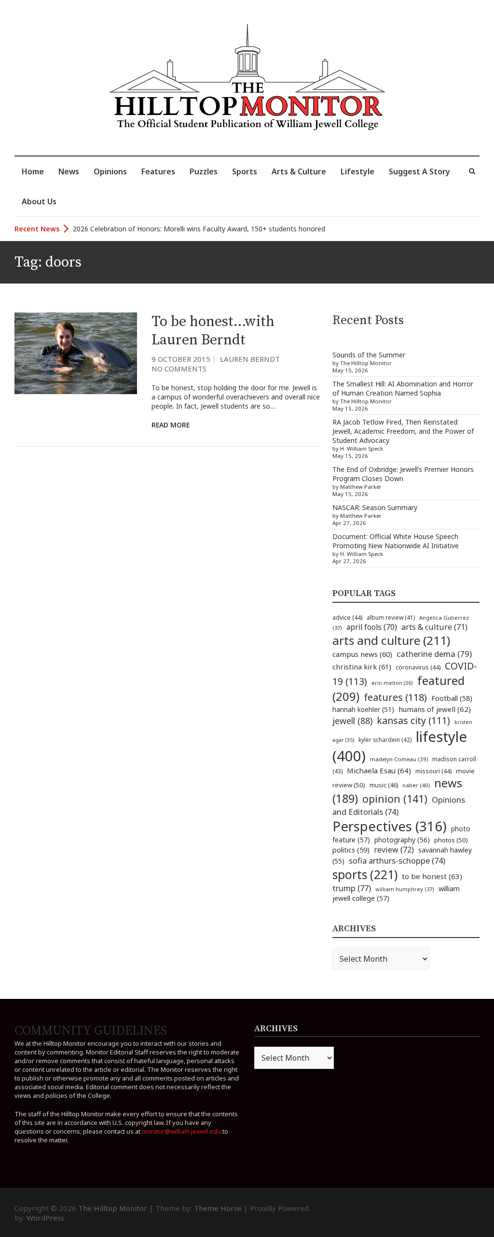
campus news (362, 654)
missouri (433, 771)
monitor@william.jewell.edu (181, 1131)
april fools (371, 627)
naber (416, 785)
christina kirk (361, 666)
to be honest (432, 876)
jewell (352, 720)
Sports (244, 171)
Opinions (110, 171)
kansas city (413, 720)
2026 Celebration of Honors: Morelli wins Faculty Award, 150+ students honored (199, 228)
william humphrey (404, 889)
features (395, 697)
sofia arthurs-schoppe (397, 860)
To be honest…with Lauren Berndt (212, 331)
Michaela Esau (379, 770)
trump (351, 888)
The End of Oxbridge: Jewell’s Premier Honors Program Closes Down (403, 474)
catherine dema (434, 653)
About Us (39, 201)
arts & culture (434, 627)
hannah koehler (363, 709)
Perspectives (389, 826)
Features (158, 171)
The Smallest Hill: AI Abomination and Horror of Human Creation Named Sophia (402, 388)
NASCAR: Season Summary (374, 507)
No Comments (178, 368)
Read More (170, 424)
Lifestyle (357, 171)
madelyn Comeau (399, 759)
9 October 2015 (180, 359)
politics (351, 849)
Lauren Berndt (250, 359)
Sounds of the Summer (368, 354)
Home (33, 171)
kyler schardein (385, 739)
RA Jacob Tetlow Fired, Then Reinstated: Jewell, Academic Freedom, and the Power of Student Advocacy (403, 431)
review (394, 849)
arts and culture (391, 640)
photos (451, 840)
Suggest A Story (419, 171)
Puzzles (204, 171)
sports (365, 874)
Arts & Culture (299, 171)
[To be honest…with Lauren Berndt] (75, 353)
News (68, 171)
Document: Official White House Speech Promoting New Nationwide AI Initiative (395, 541)
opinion (394, 799)
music (384, 785)
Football (451, 698)
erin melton (392, 682)
